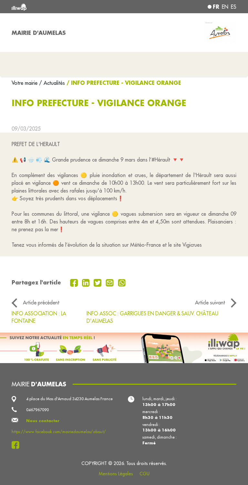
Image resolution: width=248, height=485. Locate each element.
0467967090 (37, 409)
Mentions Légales (116, 474)
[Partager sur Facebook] (75, 282)
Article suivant (210, 302)
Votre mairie (25, 83)
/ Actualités (52, 83)
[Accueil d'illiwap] (56, 6)
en (225, 7)
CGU (145, 474)
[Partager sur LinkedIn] (87, 282)
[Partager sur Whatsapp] (122, 282)
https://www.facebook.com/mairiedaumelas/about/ (59, 431)
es (233, 7)
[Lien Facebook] (17, 445)
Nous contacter (42, 420)
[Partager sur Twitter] (98, 282)
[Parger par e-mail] (110, 282)
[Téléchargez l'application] (124, 347)
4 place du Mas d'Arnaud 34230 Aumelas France (69, 398)
